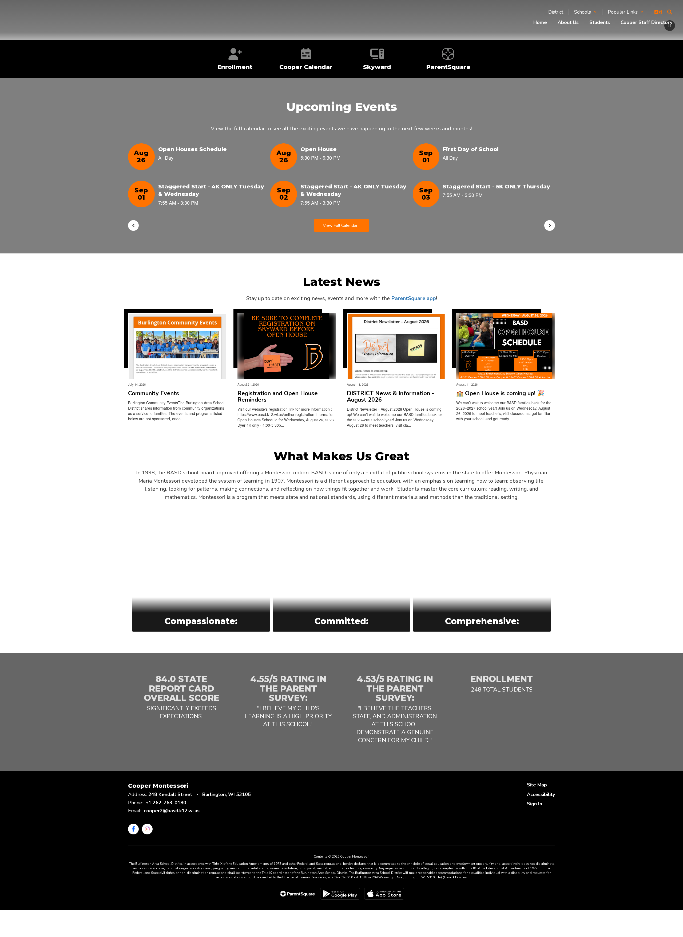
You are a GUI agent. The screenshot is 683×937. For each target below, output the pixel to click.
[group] (201, 572)
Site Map (537, 785)
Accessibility (541, 794)
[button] (585, 12)
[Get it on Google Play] (340, 894)
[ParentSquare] (297, 894)
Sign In (534, 804)
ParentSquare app (413, 298)
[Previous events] (133, 225)
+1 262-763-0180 (165, 802)
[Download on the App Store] (384, 894)
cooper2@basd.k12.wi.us (172, 810)
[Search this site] (669, 12)
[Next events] (549, 225)
